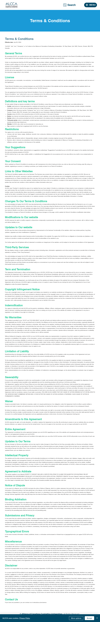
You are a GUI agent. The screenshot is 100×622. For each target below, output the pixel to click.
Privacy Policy (24, 618)
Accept (89, 618)
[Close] (97, 618)
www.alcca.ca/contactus (39, 602)
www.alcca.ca (39, 124)
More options (76, 618)
